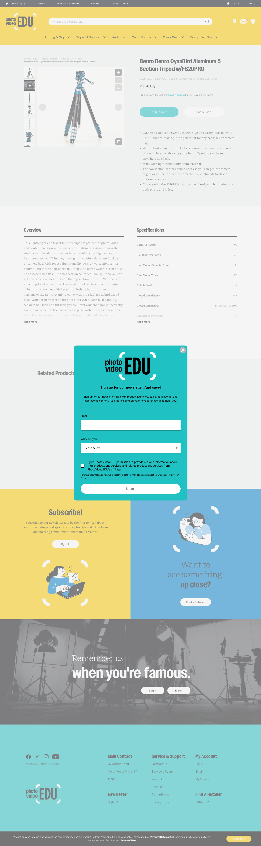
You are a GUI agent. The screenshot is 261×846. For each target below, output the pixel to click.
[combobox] (131, 448)
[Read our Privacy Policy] (178, 475)
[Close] (182, 350)
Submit (130, 488)
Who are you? (89, 439)
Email (84, 416)
